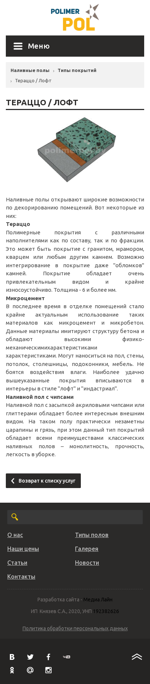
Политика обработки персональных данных (75, 628)
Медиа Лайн (97, 599)
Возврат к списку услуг (47, 481)
